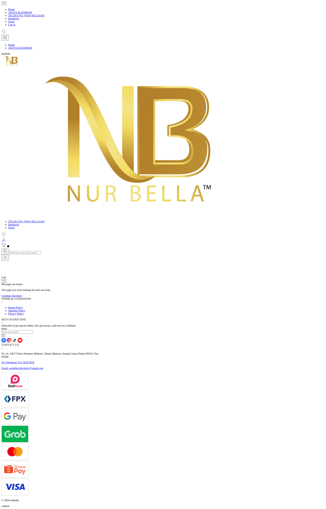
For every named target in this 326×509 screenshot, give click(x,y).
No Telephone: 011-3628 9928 (17, 362)
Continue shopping (11, 295)
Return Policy (15, 307)
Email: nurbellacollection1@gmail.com (22, 368)
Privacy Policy (16, 313)
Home (11, 9)
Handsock (13, 18)
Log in (11, 24)
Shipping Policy (16, 310)
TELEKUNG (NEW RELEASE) (26, 15)
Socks (11, 21)
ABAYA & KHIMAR (20, 12)
